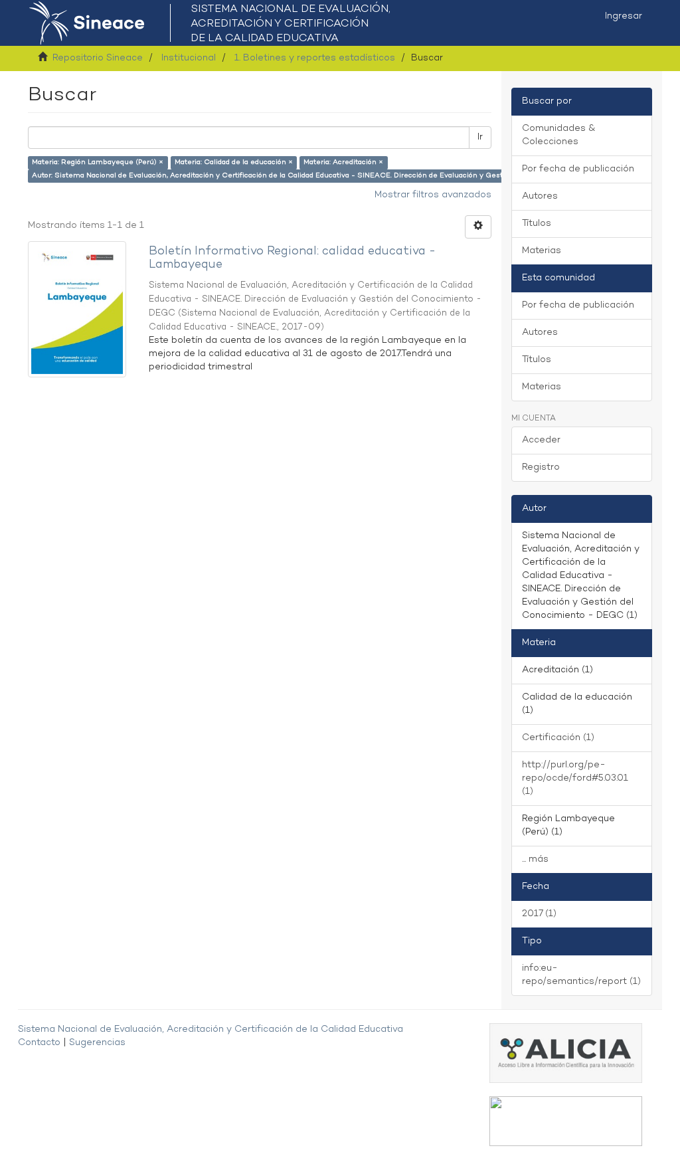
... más (535, 859)
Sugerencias (97, 1042)
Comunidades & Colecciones (558, 135)
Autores (540, 196)
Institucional (188, 58)
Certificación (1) (558, 737)
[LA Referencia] (565, 1121)
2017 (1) (539, 914)
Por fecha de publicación (578, 169)
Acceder (541, 440)
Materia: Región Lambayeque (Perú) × (97, 162)
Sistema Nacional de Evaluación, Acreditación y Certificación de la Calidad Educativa (210, 1029)
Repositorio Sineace (97, 58)
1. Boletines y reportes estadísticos (314, 58)
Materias (541, 250)
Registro (541, 467)
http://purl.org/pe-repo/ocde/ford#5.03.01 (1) (575, 778)
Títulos (536, 223)
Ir (480, 137)
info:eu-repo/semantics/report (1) (581, 975)
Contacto (39, 1042)
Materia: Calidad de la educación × (234, 162)
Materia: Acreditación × (343, 162)
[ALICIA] (565, 1052)
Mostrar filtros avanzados (433, 195)
